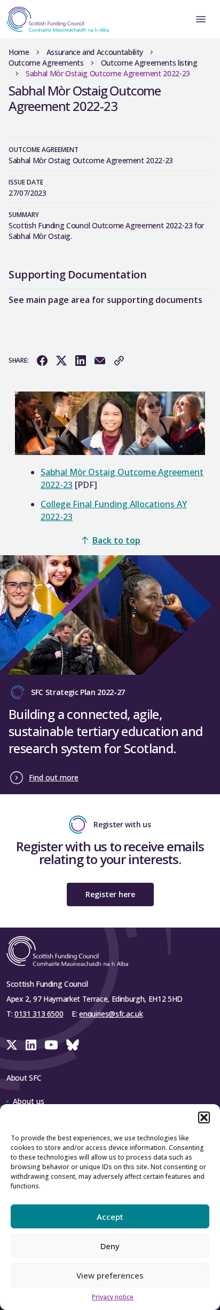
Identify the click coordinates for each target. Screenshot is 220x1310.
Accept (110, 1216)
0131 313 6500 (38, 1014)
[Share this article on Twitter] (61, 360)
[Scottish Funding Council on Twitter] (11, 1045)
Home (19, 52)
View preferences (110, 1275)
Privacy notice (112, 1296)
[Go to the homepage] (54, 19)
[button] (204, 1117)
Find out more (53, 777)
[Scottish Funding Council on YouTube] (51, 1045)
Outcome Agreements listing (149, 63)
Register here (110, 894)
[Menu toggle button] (201, 19)
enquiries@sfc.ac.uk (111, 1014)
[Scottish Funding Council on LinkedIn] (31, 1045)
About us (28, 1101)
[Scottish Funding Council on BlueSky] (72, 1045)
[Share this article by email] (100, 360)
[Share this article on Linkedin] (80, 360)
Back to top (116, 540)
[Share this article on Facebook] (42, 360)
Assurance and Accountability (94, 52)
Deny (110, 1246)
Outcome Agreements (46, 63)
